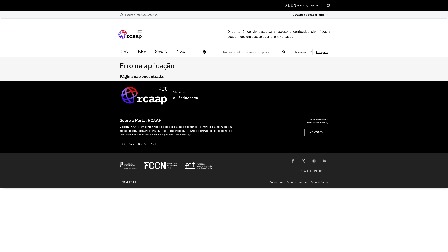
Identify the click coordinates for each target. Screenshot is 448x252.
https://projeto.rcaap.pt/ (316, 122)
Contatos (316, 132)
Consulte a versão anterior (310, 14)
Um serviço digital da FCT (313, 5)
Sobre (142, 52)
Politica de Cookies (319, 181)
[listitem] (293, 161)
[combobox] (253, 52)
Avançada (322, 52)
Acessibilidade (277, 181)
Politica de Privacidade (297, 181)
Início (124, 52)
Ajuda (181, 52)
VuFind (124, 34)
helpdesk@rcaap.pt (319, 119)
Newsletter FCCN (312, 171)
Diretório (161, 52)
